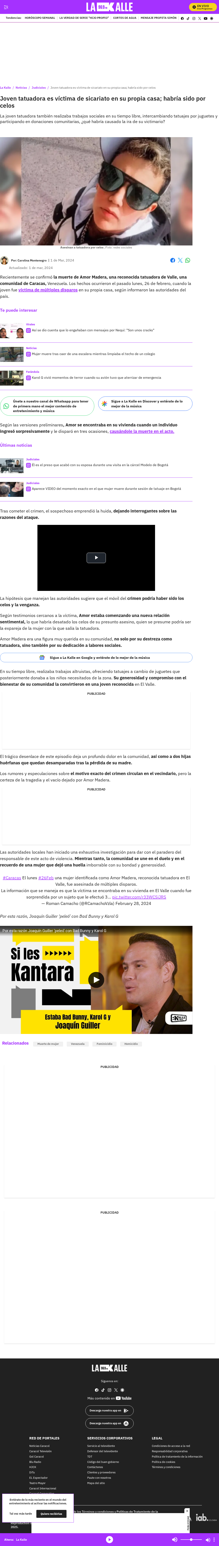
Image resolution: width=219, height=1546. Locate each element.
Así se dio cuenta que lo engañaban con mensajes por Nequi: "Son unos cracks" (93, 330)
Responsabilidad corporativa (170, 1451)
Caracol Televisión (40, 1451)
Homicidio (131, 1044)
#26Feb (46, 878)
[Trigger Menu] (6, 7)
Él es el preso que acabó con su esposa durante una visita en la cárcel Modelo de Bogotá (100, 465)
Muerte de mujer (48, 1044)
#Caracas (12, 878)
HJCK (32, 1467)
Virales (30, 324)
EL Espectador (38, 1478)
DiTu (32, 1472)
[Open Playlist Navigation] (214, 1539)
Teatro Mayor (37, 1483)
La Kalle (5, 87)
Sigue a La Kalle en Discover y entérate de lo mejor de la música (147, 403)
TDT (89, 1456)
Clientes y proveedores (101, 1472)
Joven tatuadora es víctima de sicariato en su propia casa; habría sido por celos (103, 87)
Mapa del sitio (96, 1483)
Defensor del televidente (102, 1451)
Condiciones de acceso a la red (171, 1446)
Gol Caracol (36, 1456)
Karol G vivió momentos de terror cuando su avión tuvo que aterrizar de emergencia (96, 377)
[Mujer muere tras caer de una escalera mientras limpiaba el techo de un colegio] (12, 354)
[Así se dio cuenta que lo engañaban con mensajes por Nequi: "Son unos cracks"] (12, 330)
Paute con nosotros (99, 1478)
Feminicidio (104, 1044)
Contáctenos (95, 1467)
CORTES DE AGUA (124, 18)
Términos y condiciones (166, 1467)
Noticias (21, 87)
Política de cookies (163, 1462)
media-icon (109, 1540)
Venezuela (77, 1044)
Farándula (32, 372)
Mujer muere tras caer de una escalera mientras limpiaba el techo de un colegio (93, 354)
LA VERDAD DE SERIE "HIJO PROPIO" (84, 18)
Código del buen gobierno (103, 1462)
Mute (174, 1539)
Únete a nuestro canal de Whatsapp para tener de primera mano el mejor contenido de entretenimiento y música (50, 406)
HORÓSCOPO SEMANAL (40, 18)
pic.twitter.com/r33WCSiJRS (139, 897)
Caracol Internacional (42, 1488)
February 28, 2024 (133, 903)
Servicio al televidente (101, 1446)
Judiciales (39, 87)
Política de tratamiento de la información (177, 1456)
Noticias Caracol (39, 1446)
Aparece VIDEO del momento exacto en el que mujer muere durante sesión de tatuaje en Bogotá (106, 488)
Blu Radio (35, 1462)
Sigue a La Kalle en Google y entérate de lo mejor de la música (100, 657)
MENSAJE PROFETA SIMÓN (158, 18)
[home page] (109, 7)
